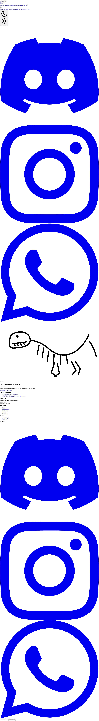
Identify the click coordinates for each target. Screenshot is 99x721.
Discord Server (4, 419)
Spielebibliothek (12, 5)
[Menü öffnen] (0, 6)
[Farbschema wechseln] (27, 5)
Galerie (16, 5)
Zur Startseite (2, 390)
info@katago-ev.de (5, 417)
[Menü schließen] (0, 8)
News (1, 5)
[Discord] (49, 124)
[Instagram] (49, 619)
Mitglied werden (24, 5)
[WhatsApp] (49, 321)
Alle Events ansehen (8, 390)
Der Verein (19, 5)
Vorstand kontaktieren (6, 418)
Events (4, 5)
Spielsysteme (7, 5)
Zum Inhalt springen (3, 0)
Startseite (1, 9)
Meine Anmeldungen (5, 409)
